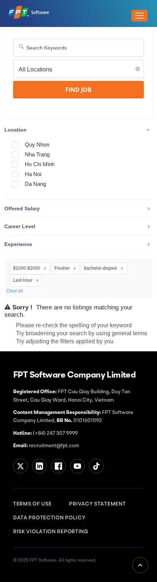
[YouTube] (77, 466)
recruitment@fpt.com (53, 445)
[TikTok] (96, 466)
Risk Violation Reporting (50, 531)
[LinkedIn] (39, 466)
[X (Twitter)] (20, 466)
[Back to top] (140, 565)
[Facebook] (58, 466)
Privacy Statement (97, 504)
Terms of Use (32, 504)
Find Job (78, 90)
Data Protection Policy (49, 517)
